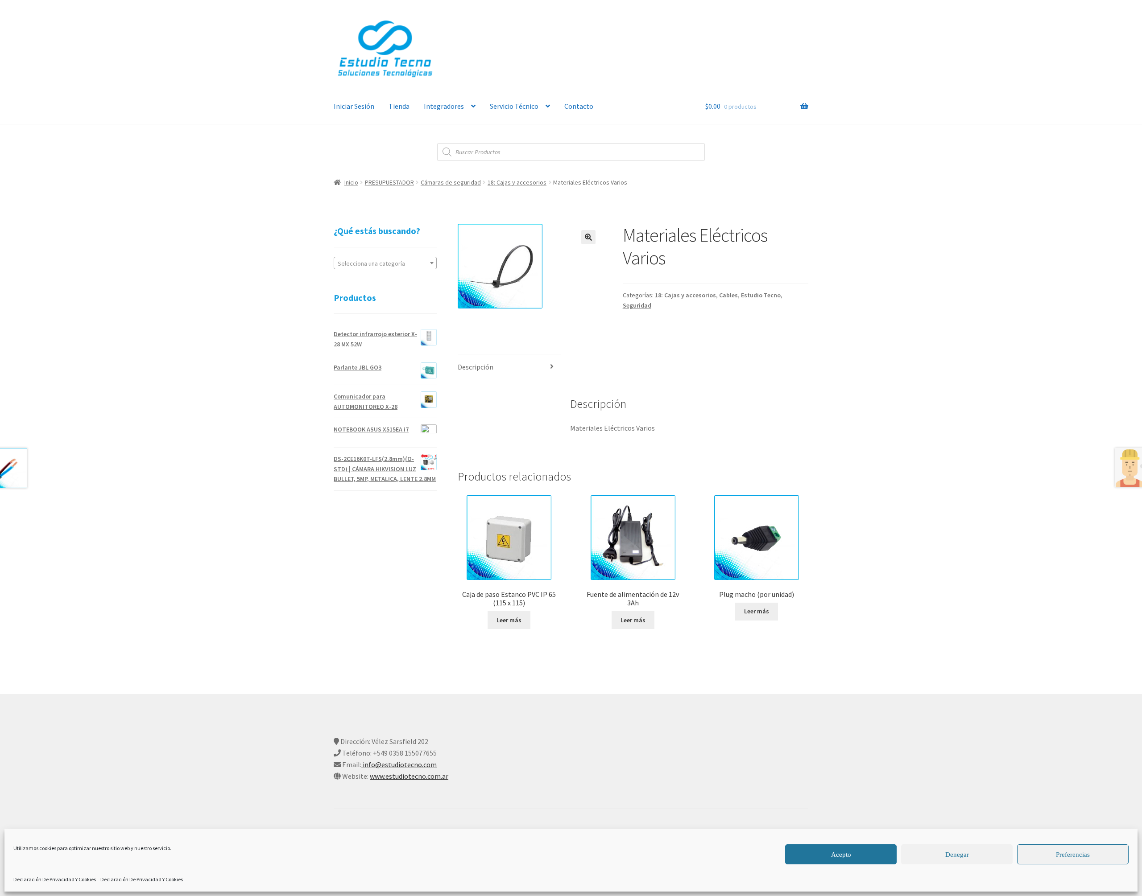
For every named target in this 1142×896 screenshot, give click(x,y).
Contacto (578, 106)
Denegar (957, 854)
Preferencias (1073, 854)
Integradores (444, 106)
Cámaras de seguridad (451, 182)
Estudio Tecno (761, 295)
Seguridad (637, 305)
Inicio (351, 182)
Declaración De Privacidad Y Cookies (54, 879)
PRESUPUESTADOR (389, 182)
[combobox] (385, 263)
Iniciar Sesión (354, 106)
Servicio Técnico (514, 106)
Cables (728, 295)
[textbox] (385, 263)
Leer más (509, 620)
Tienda (399, 106)
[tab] (509, 367)
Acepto (841, 854)
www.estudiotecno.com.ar (409, 776)
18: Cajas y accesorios (517, 182)
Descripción (475, 366)
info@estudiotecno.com (399, 764)
